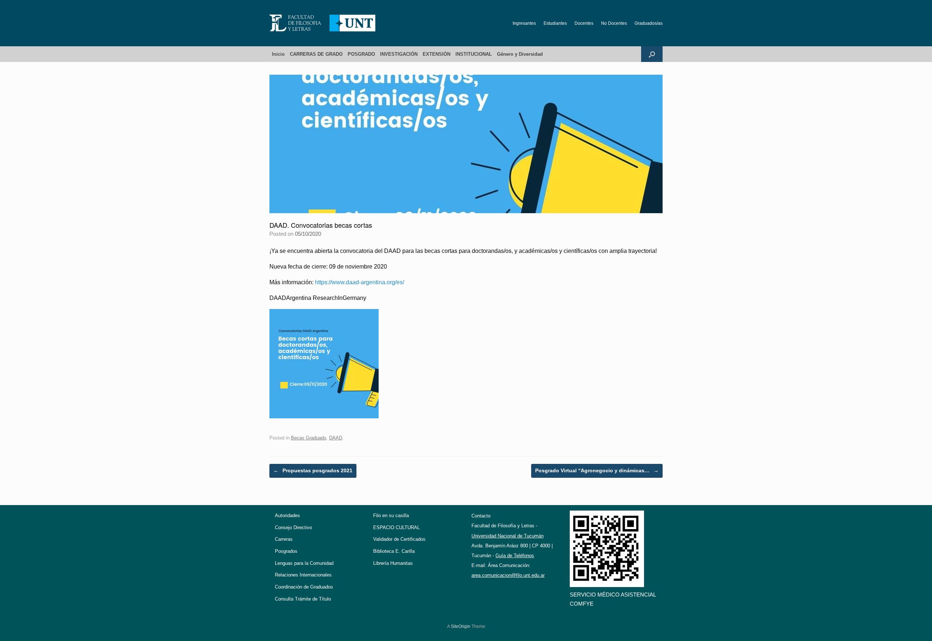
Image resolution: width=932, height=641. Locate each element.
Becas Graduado (308, 438)
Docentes (583, 23)
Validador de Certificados (399, 539)
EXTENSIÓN (436, 54)
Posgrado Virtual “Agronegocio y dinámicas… (597, 470)
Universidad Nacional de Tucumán (507, 536)
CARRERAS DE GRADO (316, 54)
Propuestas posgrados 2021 (312, 470)
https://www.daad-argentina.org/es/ (359, 282)
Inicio (278, 54)
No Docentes (614, 23)
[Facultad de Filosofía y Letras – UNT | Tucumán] (322, 23)
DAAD (335, 438)
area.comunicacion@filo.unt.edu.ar (508, 575)
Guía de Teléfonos (514, 555)
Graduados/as (649, 23)
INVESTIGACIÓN (399, 54)
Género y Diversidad (520, 54)
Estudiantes (555, 23)
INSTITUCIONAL (473, 54)
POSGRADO (361, 54)
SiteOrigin (460, 626)
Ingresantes (524, 23)
